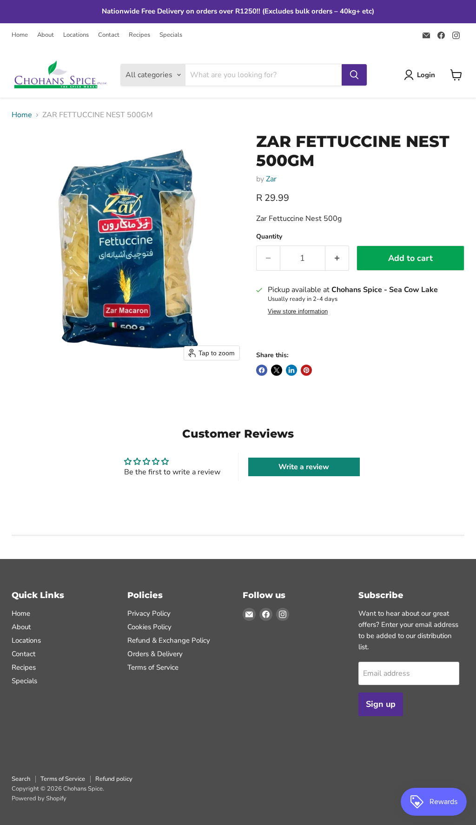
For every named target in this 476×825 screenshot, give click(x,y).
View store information (298, 311)
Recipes (139, 35)
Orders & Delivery (155, 654)
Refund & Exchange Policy (168, 640)
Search (21, 779)
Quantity (269, 236)
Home (20, 35)
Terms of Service (152, 667)
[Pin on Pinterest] (306, 370)
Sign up (381, 704)
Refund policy (113, 779)
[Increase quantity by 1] (337, 258)
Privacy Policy (149, 613)
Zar (271, 179)
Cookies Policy (149, 627)
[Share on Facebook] (261, 370)
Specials (170, 35)
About (45, 35)
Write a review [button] (303, 467)
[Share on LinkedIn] (291, 370)
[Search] (354, 75)
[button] (421, 74)
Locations (76, 35)
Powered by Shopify (39, 798)
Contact (108, 35)
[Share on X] (276, 370)
